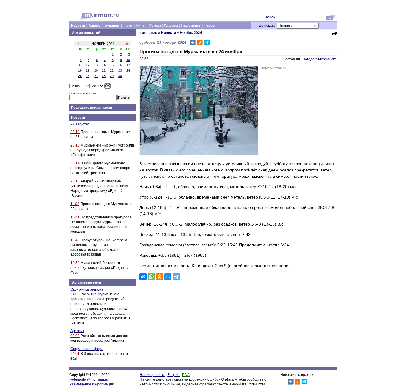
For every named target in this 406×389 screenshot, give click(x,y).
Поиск (270, 17)
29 (112, 76)
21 (104, 70)
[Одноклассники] (159, 276)
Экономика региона (86, 289)
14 (104, 65)
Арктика (77, 331)
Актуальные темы (86, 282)
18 (80, 70)
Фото (128, 25)
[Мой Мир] (167, 276)
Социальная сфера (86, 349)
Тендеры (171, 25)
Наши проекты (152, 375)
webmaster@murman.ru (88, 379)
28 (104, 76)
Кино (140, 25)
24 (128, 70)
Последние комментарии (91, 107)
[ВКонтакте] (143, 276)
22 (112, 70)
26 (87, 76)
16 (120, 65)
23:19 (75, 132)
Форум (209, 25)
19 (87, 70)
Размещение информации (91, 384)
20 (96, 70)
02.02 (75, 336)
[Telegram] (176, 276)
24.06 (75, 294)
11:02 (74, 204)
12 (87, 65)
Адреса (94, 25)
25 (80, 76)
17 (128, 65)
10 (128, 60)
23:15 (75, 145)
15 (112, 65)
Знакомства (190, 25)
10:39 (75, 263)
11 (80, 65)
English (173, 375)
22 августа (79, 124)
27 (96, 76)
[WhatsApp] (151, 276)
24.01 (75, 354)
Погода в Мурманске (319, 59)
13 (96, 65)
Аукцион (112, 25)
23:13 (75, 181)
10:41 (75, 217)
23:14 (75, 163)
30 (120, 76)
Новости (78, 25)
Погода (155, 25)
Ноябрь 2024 (191, 33)
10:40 (75, 240)
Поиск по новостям (82, 93)
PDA (186, 375)
